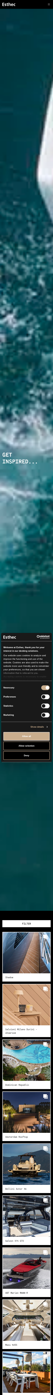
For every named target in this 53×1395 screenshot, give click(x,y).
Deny (26, 755)
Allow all (26, 736)
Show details (37, 727)
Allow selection (27, 745)
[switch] (45, 696)
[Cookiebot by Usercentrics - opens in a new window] (37, 637)
